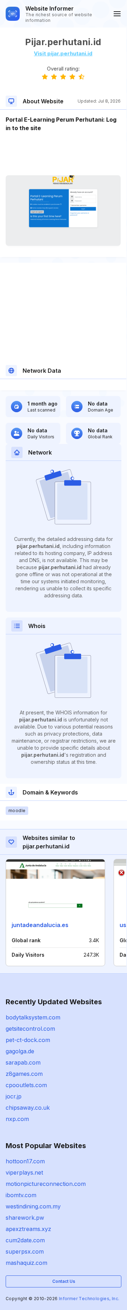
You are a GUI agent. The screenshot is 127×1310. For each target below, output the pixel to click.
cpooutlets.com (26, 1085)
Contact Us (63, 1281)
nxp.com (17, 1118)
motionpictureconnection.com (46, 1183)
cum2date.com (25, 1240)
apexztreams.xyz (28, 1228)
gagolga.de (20, 1051)
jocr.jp (14, 1096)
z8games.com (24, 1073)
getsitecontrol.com (30, 1028)
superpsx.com (25, 1251)
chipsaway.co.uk (28, 1107)
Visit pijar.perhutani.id (63, 53)
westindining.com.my (33, 1206)
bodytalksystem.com (33, 1017)
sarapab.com (23, 1062)
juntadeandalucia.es (40, 924)
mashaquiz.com (26, 1262)
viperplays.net (24, 1172)
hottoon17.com (25, 1161)
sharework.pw (25, 1217)
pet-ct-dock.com (28, 1039)
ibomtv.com (21, 1195)
